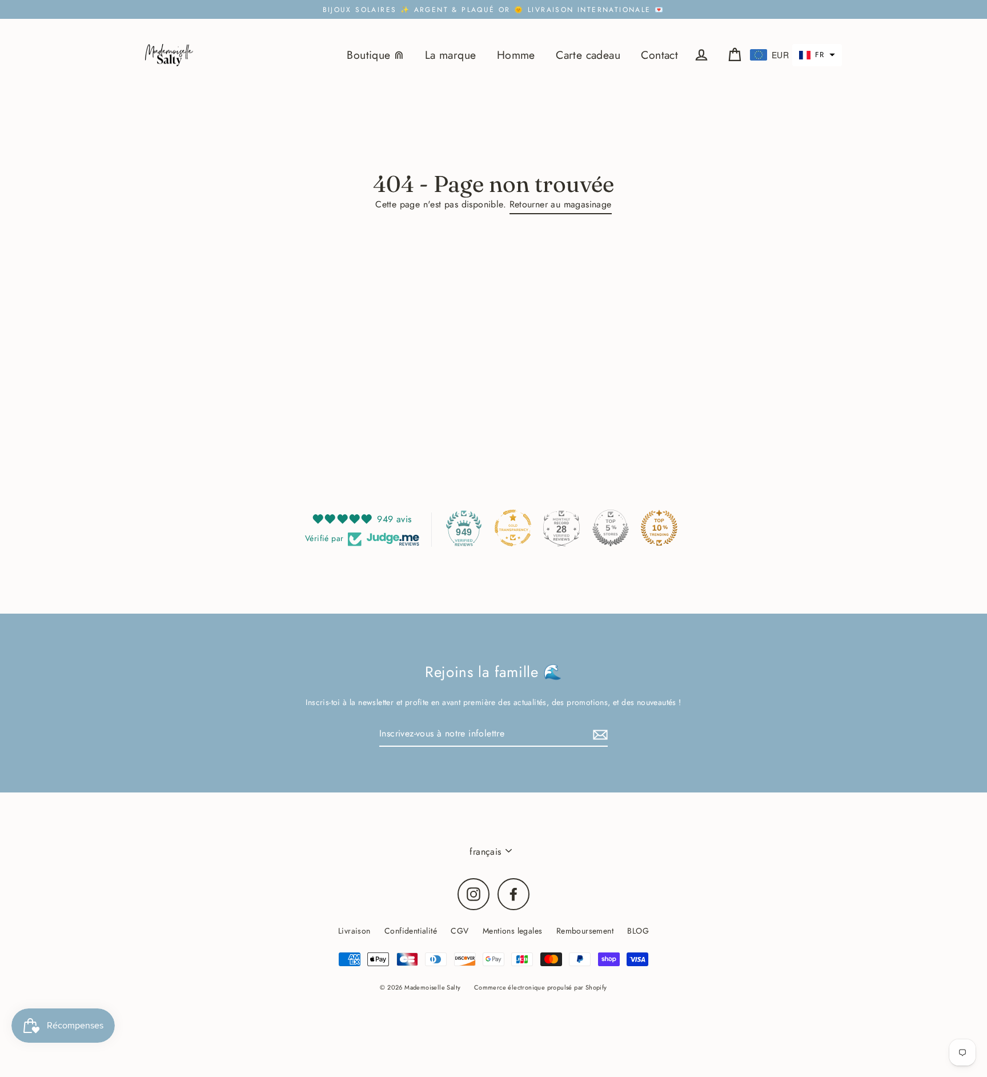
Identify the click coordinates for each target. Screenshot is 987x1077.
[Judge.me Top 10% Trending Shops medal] (659, 528)
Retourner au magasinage (560, 204)
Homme (516, 55)
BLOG (638, 930)
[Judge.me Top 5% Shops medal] (610, 528)
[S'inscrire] (598, 734)
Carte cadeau (588, 55)
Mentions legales (512, 930)
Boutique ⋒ (375, 55)
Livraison (354, 930)
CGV (459, 930)
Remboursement (584, 930)
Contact (659, 55)
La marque (450, 55)
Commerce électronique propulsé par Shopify (540, 987)
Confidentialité (410, 930)
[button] (817, 55)
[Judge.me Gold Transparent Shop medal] (513, 528)
